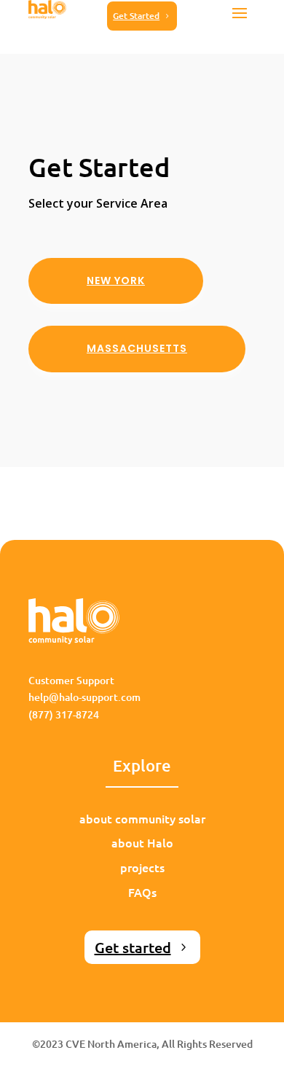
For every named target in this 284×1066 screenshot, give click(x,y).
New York (116, 280)
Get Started (136, 15)
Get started (133, 947)
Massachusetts (137, 348)
